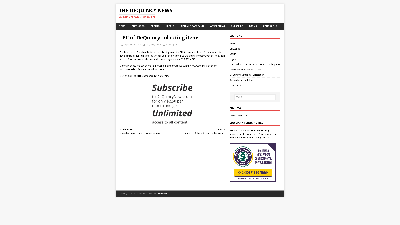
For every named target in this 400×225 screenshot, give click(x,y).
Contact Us (270, 26)
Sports (155, 26)
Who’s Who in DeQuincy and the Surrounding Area (255, 64)
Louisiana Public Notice (246, 130)
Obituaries (138, 26)
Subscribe (237, 26)
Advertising (217, 26)
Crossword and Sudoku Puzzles (245, 69)
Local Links (235, 85)
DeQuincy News (153, 44)
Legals (170, 26)
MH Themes (162, 193)
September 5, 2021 (132, 44)
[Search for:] (255, 97)
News (122, 26)
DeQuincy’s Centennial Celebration (247, 74)
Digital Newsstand (192, 26)
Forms (253, 26)
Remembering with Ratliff (242, 79)
